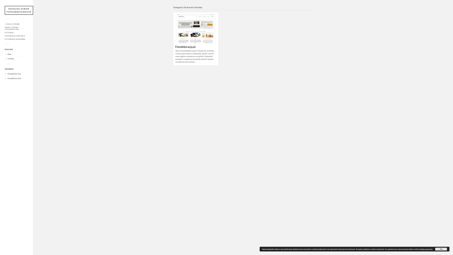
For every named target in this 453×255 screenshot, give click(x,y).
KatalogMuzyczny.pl (14, 78)
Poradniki (11, 59)
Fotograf (9, 33)
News (9, 54)
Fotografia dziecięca (15, 36)
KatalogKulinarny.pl (14, 74)
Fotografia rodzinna (15, 39)
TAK (441, 249)
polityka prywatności (425, 249)
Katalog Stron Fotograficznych (19, 10)
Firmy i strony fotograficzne (12, 28)
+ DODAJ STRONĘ (12, 24)
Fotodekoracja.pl (185, 46)
